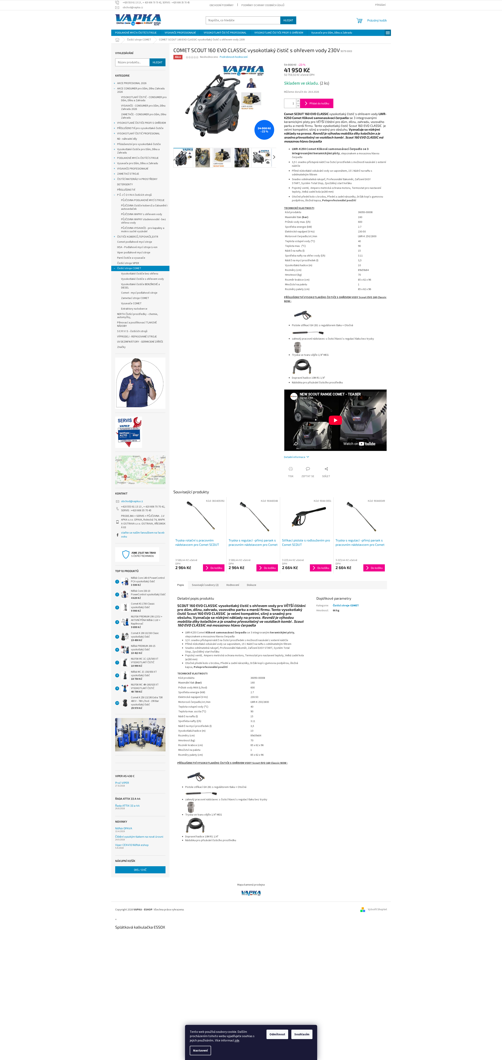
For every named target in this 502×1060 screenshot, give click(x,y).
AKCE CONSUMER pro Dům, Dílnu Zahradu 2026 (141, 90)
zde (237, 1040)
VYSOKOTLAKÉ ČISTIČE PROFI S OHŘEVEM (141, 123)
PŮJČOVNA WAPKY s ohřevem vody (141, 214)
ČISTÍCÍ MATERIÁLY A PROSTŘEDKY (137, 179)
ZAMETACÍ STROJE (128, 174)
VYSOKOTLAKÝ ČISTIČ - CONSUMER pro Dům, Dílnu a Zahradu (144, 99)
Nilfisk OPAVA (123, 828)
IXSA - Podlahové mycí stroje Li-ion (137, 247)
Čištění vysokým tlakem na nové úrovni (139, 836)
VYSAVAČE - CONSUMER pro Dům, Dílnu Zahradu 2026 (143, 107)
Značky (121, 347)
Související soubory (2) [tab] (205, 585)
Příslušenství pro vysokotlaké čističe (139, 144)
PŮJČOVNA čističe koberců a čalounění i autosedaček (144, 207)
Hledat (288, 20)
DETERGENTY (125, 184)
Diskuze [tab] (251, 585)
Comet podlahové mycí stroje (134, 242)
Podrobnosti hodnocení (234, 57)
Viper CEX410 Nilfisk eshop (132, 844)
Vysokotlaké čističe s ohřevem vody (142, 279)
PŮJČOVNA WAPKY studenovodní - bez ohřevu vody (143, 221)
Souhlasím (301, 1034)
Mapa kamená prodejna (251, 885)
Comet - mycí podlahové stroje (139, 293)
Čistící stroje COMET (129, 268)
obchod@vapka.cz (132, 501)
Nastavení (200, 1050)
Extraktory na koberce (134, 309)
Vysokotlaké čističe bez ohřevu (139, 274)
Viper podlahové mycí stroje (133, 253)
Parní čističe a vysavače (131, 258)
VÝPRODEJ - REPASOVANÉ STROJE (137, 337)
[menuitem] (136, 33)
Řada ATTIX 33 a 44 (127, 805)
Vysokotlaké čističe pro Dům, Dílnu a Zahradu (138, 151)
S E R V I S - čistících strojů (132, 331)
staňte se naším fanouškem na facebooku (143, 534)
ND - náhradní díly (127, 139)
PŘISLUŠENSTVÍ (126, 190)
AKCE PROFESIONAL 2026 (131, 83)
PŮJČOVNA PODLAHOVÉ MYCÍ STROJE (143, 200)
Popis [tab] (180, 585)
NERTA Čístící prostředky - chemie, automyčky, (137, 315)
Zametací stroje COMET (135, 298)
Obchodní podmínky (221, 5)
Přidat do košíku (319, 103)
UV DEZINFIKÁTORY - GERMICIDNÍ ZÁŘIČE (140, 342)
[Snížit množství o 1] (298, 105)
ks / (140, 869)
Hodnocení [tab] (232, 585)
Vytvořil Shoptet (377, 910)
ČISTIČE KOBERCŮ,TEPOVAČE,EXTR (137, 237)
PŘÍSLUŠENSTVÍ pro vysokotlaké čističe (140, 128)
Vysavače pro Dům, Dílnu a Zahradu (137, 163)
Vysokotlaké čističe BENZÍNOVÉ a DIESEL (140, 286)
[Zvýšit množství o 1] (298, 101)
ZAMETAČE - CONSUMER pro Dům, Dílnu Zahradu (143, 116)
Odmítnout (277, 1034)
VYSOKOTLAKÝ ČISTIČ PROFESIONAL (138, 134)
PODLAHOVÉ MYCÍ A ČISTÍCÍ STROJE (138, 158)
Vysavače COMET (131, 303)
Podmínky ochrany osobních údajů (262, 5)
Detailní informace (294, 457)
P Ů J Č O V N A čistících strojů (134, 195)
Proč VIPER (122, 782)
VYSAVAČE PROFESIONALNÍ (132, 169)
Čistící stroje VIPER (128, 263)
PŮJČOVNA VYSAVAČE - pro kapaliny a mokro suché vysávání (142, 229)
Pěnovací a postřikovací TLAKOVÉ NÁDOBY (137, 324)
